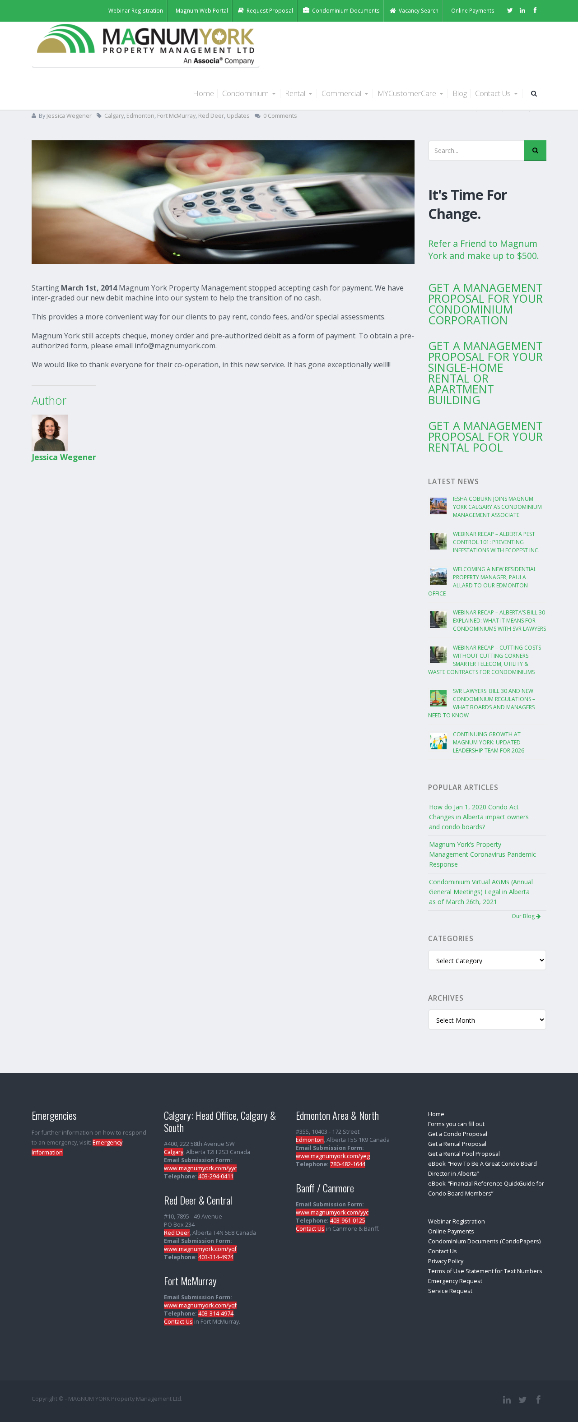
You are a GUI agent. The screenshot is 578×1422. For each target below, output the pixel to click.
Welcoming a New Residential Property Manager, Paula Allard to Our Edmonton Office (482, 581)
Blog (459, 93)
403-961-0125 (347, 1220)
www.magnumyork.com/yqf (200, 1249)
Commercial (342, 93)
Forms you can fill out (456, 1124)
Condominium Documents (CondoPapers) (484, 1241)
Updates (238, 116)
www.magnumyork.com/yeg (333, 1156)
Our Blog (524, 916)
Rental (296, 93)
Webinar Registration (456, 1221)
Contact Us (494, 93)
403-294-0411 (215, 1176)
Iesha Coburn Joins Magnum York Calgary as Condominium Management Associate (497, 507)
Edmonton (140, 116)
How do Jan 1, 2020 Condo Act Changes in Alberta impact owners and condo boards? (479, 817)
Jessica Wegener (69, 116)
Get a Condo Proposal (457, 1134)
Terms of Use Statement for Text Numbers (485, 1271)
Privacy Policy (445, 1261)
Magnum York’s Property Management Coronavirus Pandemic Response (482, 854)
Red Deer (211, 116)
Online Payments (451, 1231)
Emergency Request (455, 1281)
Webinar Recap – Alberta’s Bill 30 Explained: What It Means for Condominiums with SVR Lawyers (499, 621)
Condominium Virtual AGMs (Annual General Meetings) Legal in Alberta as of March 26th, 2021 (481, 891)
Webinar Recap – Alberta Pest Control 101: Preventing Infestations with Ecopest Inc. (496, 542)
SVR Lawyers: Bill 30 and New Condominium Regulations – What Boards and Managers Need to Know (481, 703)
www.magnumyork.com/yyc (200, 1168)
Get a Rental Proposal (457, 1144)
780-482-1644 (347, 1164)
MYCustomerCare (408, 93)
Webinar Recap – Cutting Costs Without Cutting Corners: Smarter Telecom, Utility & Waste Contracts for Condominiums (484, 660)
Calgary (114, 116)
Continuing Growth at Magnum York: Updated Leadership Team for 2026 (488, 742)
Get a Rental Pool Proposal (464, 1154)
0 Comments (280, 116)
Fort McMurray (176, 116)
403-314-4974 (215, 1257)
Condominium (246, 93)
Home (203, 93)
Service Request (450, 1291)
